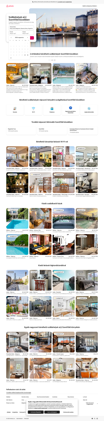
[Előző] (49, 60)
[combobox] (21, 28)
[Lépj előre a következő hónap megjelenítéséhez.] (27, 37)
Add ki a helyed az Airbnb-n (89, 6)
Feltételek (26, 418)
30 (27, 55)
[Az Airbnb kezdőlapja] (10, 6)
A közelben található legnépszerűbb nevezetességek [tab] (18, 392)
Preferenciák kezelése (68, 412)
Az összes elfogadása (36, 412)
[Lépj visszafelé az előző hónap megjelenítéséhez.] (11, 37)
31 (10, 58)
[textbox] (15, 33)
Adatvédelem (19, 418)
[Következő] (55, 60)
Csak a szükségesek (52, 412)
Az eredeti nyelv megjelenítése (64, 2)
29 (25, 55)
